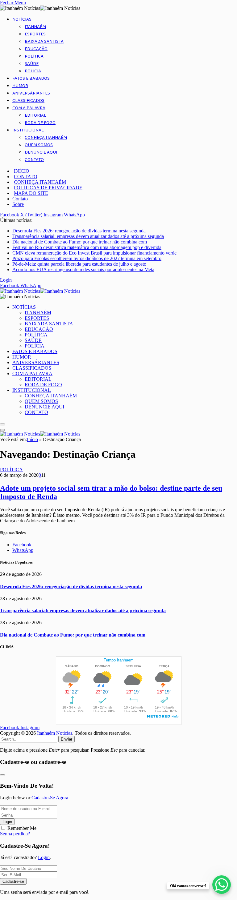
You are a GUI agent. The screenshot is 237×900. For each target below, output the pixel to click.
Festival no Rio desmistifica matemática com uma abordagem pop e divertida (86, 247)
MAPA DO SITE (31, 193)
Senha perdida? (15, 833)
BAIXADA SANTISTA (44, 41)
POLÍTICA (34, 56)
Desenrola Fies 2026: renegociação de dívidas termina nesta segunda (79, 230)
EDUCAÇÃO (36, 49)
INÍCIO (21, 171)
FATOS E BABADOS (31, 78)
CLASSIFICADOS (28, 100)
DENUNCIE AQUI (41, 152)
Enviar (66, 739)
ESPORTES (35, 34)
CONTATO (34, 159)
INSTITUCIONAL (28, 130)
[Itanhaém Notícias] (40, 291)
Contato (20, 198)
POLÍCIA (33, 71)
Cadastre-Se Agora (49, 797)
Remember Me (21, 828)
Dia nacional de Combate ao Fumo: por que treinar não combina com (79, 241)
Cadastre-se (13, 881)
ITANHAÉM (35, 26)
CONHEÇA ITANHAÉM (46, 137)
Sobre (18, 204)
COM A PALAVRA (28, 108)
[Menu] (2, 424)
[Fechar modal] (2, 775)
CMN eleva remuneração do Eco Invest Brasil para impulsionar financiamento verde (94, 252)
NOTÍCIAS (21, 19)
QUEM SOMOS (39, 145)
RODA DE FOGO (40, 123)
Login (7, 821)
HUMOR (20, 86)
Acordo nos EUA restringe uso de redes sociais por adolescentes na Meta (83, 269)
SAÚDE (32, 63)
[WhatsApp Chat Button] (221, 884)
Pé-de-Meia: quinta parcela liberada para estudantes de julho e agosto (79, 264)
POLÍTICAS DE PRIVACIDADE (48, 187)
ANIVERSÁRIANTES (31, 93)
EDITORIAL (35, 115)
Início (32, 439)
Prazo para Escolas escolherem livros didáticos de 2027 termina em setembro (86, 258)
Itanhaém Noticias (54, 733)
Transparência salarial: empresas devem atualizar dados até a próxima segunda (88, 236)
